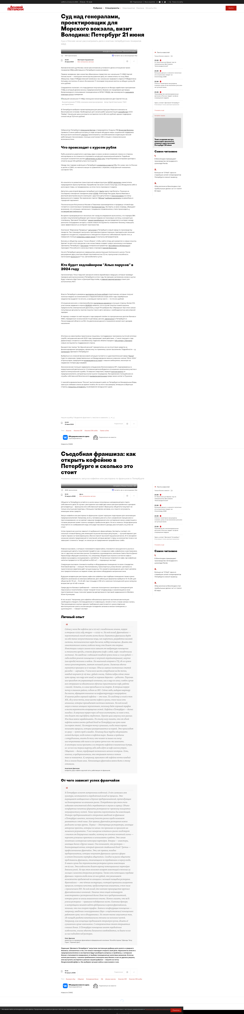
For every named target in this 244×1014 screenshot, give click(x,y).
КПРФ (95, 193)
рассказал (84, 246)
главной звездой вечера (111, 279)
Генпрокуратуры (98, 207)
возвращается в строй (93, 360)
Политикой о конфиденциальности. (158, 1009)
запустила (92, 230)
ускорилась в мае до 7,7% (107, 165)
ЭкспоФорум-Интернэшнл (119, 246)
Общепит (81, 979)
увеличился (109, 319)
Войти (231, 8)
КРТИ (110, 182)
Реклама (140, 8)
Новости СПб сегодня (91, 431)
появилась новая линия (85, 237)
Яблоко (101, 198)
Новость (68, 431)
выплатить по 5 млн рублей (97, 294)
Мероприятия (128, 8)
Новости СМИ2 (67, 444)
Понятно (176, 1010)
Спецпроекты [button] (112, 8)
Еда (102, 979)
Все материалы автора (86, 62)
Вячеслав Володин (126, 130)
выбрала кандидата (113, 198)
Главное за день (104, 431)
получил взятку (117, 371)
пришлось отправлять (77, 387)
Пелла (130, 356)
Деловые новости (110, 979)
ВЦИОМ (88, 305)
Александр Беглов (88, 130)
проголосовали (117, 196)
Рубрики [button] (98, 8)
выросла (74, 257)
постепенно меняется (102, 303)
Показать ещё (159, 110)
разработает (123, 112)
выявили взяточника (98, 376)
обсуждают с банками (123, 341)
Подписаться (137, 2)
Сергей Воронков (109, 248)
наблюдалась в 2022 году (95, 159)
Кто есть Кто (151, 8)
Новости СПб (78, 431)
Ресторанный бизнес (92, 979)
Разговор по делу (70, 979)
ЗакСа (101, 191)
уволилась (117, 182)
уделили (84, 135)
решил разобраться (96, 220)
